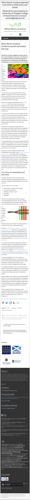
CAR (12, 444)
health (20, 457)
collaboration (20, 446)
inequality (7, 458)
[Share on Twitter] (6, 303)
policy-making (14, 461)
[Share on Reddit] (10, 303)
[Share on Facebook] (3, 303)
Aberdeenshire (5, 444)
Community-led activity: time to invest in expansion (12, 426)
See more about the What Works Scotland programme (14, 298)
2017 (4, 317)
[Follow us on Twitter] (3, 479)
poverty (21, 461)
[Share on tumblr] (14, 303)
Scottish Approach (6, 464)
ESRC (8, 308)
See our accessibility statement (8, 408)
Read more (3, 384)
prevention (25, 461)
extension (14, 308)
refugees (17, 463)
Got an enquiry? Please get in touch (9, 390)
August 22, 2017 (23, 315)
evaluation (3, 457)
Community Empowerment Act (9, 450)
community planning (22, 450)
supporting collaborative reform (15, 319)
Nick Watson (5, 319)
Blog (4, 415)
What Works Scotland (15, 29)
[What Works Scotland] (15, 23)
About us (4, 371)
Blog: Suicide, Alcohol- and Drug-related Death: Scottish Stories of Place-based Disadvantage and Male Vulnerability (15, 331)
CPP (7, 455)
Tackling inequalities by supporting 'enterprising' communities (14, 429)
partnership (6, 461)
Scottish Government (7, 310)
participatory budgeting (13, 460)
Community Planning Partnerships (11, 452)
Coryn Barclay (3, 455)
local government (13, 458)
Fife (17, 457)
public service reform (8, 463)
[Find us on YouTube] (6, 479)
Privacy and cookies (5, 400)
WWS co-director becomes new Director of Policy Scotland (14, 325)
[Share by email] (17, 303)
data (9, 455)
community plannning (17, 453)
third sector (8, 466)
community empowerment (11, 317)
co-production (12, 446)
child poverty (16, 444)
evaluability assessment (21, 455)
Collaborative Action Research (7, 447)
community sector (24, 453)
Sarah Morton (22, 463)
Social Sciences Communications (10, 315)
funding (19, 308)
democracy (13, 455)
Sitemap (7, 497)
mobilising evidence (22, 317)
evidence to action (10, 457)
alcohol (10, 444)
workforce (23, 467)
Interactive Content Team (6, 495)
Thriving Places (16, 466)
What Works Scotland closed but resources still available (13, 418)
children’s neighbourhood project (20, 251)
